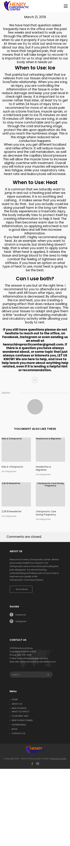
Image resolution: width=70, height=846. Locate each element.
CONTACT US (18, 733)
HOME (15, 699)
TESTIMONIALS (19, 724)
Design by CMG (58, 758)
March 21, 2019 (35, 17)
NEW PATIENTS (19, 708)
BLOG (14, 729)
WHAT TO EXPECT (20, 711)
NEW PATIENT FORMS (22, 720)
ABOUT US (17, 703)
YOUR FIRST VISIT (20, 715)
